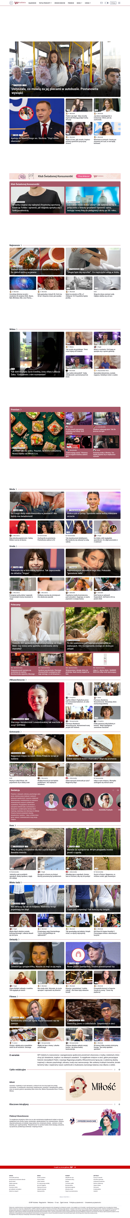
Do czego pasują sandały (43, 1183)
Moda (79, 3)
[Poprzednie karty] (114, 1069)
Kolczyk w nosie (69, 1189)
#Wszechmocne (60, 3)
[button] (106, 3)
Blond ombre (12, 1181)
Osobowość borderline (99, 1181)
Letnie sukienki (40, 1181)
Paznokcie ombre (13, 1187)
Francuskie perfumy (14, 1177)
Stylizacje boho (41, 1191)
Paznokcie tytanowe (98, 1179)
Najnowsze (32, 3)
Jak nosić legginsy (41, 1185)
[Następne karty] (119, 1069)
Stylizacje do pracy (41, 1187)
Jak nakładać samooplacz (15, 1189)
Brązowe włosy (69, 1185)
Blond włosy (12, 1185)
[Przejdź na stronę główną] (11, 4)
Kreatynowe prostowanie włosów (17, 1179)
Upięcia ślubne (97, 1185)
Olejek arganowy (13, 1183)
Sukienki (95, 1191)
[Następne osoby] (117, 790)
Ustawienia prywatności (92, 1202)
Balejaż (67, 1181)
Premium (71, 3)
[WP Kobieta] (21, 3)
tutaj (43, 1214)
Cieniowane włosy (69, 1179)
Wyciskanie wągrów (70, 1187)
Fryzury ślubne (40, 1179)
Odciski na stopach (13, 1191)
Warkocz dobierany (98, 1183)
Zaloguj (113, 3)
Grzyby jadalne (97, 1189)
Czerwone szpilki (69, 1183)
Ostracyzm (96, 1187)
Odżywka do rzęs (69, 1177)
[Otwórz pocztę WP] (101, 3)
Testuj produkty (44, 3)
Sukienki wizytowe (41, 1189)
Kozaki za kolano (41, 1177)
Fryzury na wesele (97, 1177)
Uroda (87, 3)
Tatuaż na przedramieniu (71, 1191)
